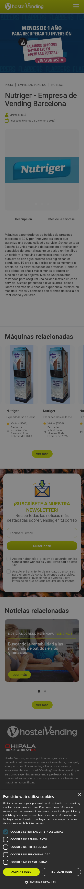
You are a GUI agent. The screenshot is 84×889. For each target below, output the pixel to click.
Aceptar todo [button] (21, 872)
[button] (42, 882)
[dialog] (42, 444)
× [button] (79, 794)
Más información (33, 823)
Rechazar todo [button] (61, 872)
